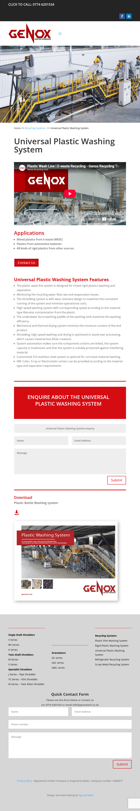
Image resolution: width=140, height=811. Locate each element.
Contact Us (26, 262)
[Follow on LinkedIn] (129, 16)
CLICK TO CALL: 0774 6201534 (31, 4)
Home (17, 128)
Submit (116, 480)
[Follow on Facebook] (122, 16)
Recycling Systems (35, 128)
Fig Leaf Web (86, 795)
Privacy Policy (25, 780)
